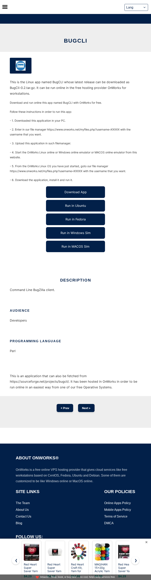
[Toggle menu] (5, 7)
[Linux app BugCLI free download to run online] (20, 66)
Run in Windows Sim (76, 233)
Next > (86, 408)
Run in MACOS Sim (75, 246)
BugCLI (75, 41)
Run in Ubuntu (75, 206)
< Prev (65, 408)
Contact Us (23, 516)
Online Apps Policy (117, 503)
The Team (23, 503)
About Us (22, 509)
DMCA (109, 523)
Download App (75, 192)
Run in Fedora (75, 219)
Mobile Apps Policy (117, 509)
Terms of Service (115, 516)
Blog (19, 523)
